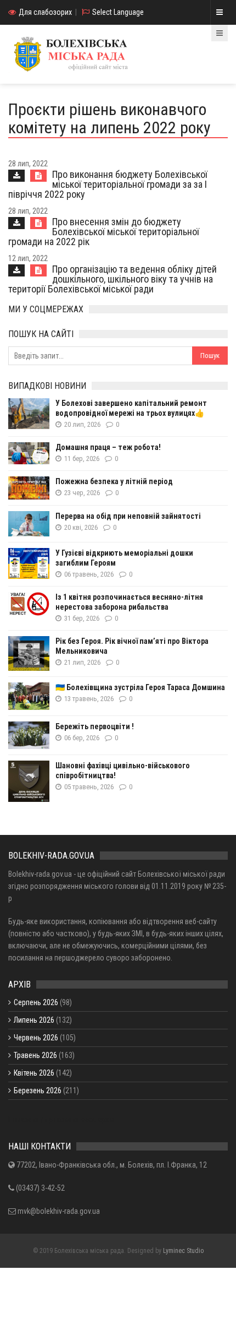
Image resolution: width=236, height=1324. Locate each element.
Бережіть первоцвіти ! (94, 726)
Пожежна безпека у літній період (114, 481)
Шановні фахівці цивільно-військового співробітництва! (122, 770)
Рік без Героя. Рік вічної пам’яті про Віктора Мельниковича (132, 646)
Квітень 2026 (34, 1072)
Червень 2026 (36, 1037)
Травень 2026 (35, 1055)
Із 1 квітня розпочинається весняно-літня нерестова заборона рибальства (129, 602)
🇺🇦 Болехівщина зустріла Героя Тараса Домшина (140, 687)
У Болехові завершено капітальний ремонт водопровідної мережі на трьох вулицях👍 (131, 408)
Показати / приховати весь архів (61, 1119)
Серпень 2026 (36, 1002)
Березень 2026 (37, 1090)
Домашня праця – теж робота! (108, 447)
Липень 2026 (34, 1020)
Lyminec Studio (183, 1251)
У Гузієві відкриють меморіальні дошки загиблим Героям (124, 558)
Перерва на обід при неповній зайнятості (128, 516)
